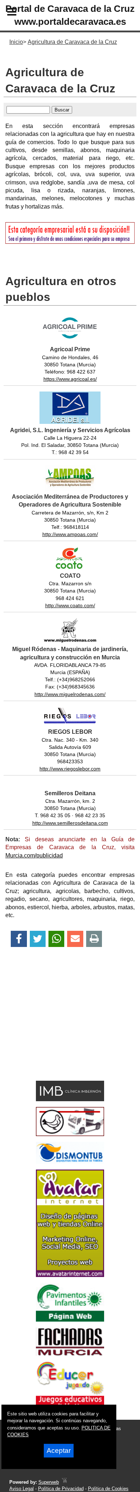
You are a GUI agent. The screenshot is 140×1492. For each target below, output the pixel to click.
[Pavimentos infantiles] (70, 1320)
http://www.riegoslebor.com (70, 769)
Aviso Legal (21, 1488)
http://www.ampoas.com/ (70, 534)
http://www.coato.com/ (70, 605)
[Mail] (75, 939)
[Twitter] (38, 939)
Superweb (48, 1482)
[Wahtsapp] (56, 939)
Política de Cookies (108, 1488)
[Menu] (5, 13)
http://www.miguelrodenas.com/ (70, 694)
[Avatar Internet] (70, 1275)
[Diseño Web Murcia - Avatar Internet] (64, 1482)
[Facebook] (19, 939)
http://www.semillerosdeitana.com (70, 823)
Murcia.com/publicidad (34, 855)
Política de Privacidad (61, 1488)
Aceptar (59, 1450)
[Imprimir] (94, 939)
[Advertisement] (59, 1026)
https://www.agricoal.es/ (70, 379)
